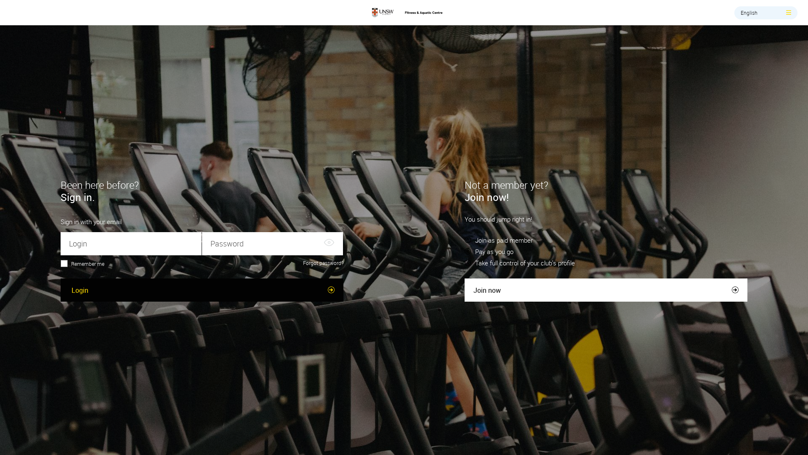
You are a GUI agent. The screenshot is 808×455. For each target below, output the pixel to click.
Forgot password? (323, 263)
